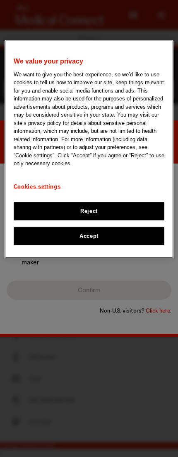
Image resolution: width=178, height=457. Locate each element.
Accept (89, 236)
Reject (89, 211)
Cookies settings (37, 186)
